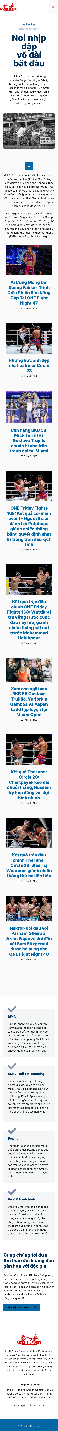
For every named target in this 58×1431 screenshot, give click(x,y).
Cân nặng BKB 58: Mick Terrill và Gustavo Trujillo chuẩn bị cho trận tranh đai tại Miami (29, 440)
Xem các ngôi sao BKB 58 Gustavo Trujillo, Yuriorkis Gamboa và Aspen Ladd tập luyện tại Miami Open (29, 701)
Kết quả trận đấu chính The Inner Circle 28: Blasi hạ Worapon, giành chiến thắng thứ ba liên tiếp (29, 865)
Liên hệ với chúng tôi (22, 1307)
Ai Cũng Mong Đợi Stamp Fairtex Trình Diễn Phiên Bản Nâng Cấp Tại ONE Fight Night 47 (29, 293)
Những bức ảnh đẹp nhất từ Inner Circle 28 (29, 365)
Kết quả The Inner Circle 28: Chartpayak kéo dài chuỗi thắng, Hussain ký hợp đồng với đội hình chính (29, 784)
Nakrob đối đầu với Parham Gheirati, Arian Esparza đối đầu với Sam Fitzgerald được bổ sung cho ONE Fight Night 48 (29, 941)
